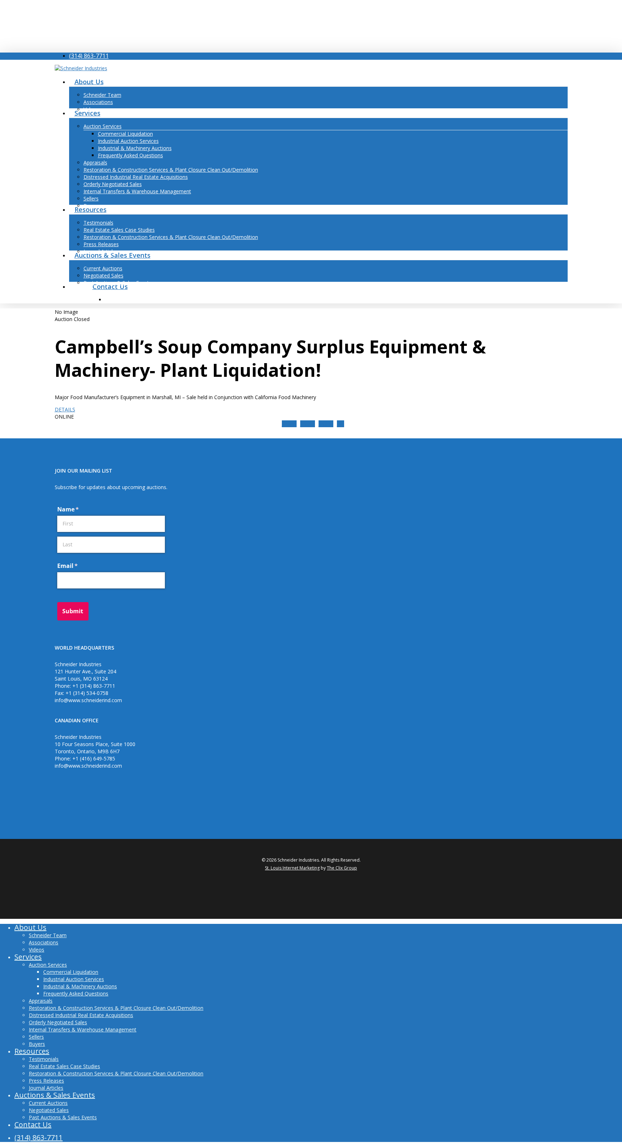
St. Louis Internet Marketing (292, 868)
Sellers (36, 1036)
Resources (31, 1051)
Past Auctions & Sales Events (63, 1117)
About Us (30, 927)
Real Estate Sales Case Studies (64, 1066)
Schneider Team (48, 935)
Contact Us (32, 1124)
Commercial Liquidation (70, 971)
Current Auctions (48, 1102)
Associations (43, 942)
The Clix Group (342, 868)
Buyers (37, 1043)
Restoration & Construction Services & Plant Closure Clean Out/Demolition (116, 1007)
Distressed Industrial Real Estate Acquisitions (81, 1015)
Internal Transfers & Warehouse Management (82, 1029)
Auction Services (48, 964)
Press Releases (46, 1080)
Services (28, 957)
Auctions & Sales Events (54, 1095)
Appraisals (41, 1000)
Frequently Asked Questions (75, 993)
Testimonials (44, 1059)
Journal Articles (46, 1087)
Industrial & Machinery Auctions (80, 986)
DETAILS (65, 409)
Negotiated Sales (49, 1110)
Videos (36, 949)
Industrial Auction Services (73, 979)
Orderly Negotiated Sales (58, 1022)
